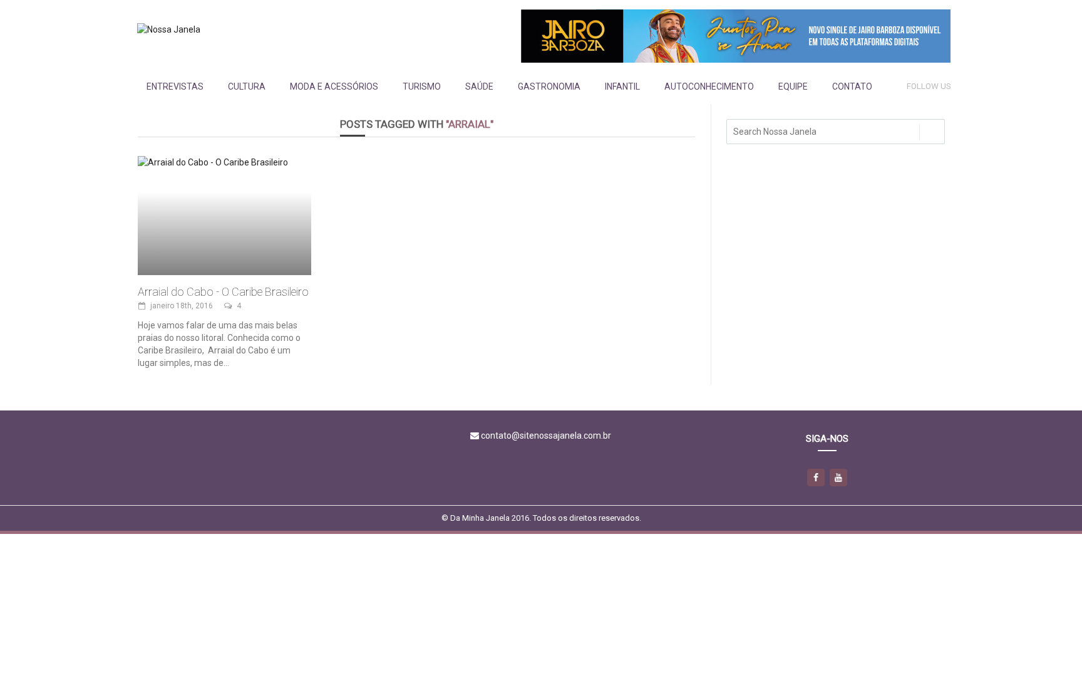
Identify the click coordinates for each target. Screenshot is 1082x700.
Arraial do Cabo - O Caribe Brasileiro (223, 291)
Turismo (422, 86)
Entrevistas (175, 86)
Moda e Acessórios (334, 86)
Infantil (622, 86)
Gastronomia (549, 86)
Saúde (479, 86)
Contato (852, 86)
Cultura (246, 86)
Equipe (793, 86)
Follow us (929, 86)
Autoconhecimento (709, 86)
